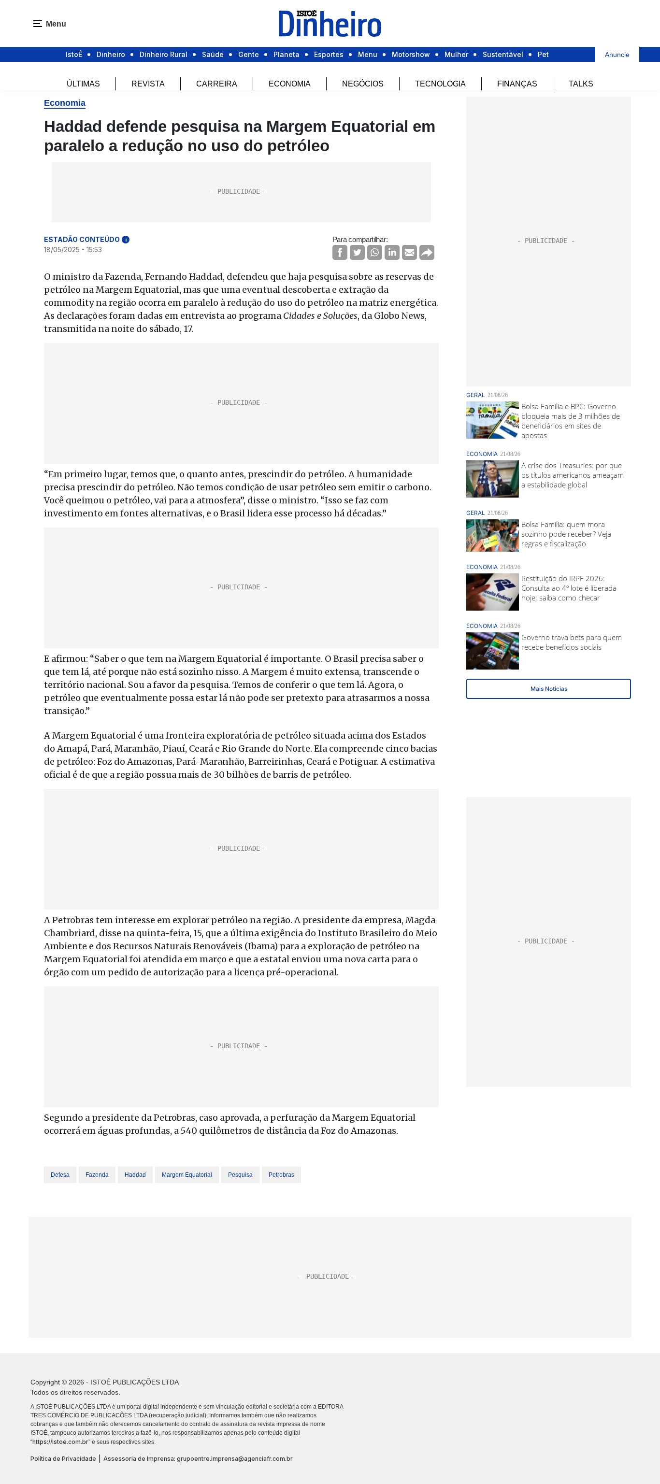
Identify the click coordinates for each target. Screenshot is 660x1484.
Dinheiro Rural (163, 54)
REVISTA (148, 84)
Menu (367, 54)
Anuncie (617, 54)
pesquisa (240, 1174)
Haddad (135, 1174)
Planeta (286, 54)
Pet (543, 54)
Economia (290, 84)
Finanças (517, 84)
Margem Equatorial (187, 1174)
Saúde (213, 54)
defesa (60, 1174)
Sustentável (503, 54)
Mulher (456, 54)
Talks (581, 84)
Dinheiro (111, 54)
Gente (248, 54)
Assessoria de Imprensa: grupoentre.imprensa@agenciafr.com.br (198, 1458)
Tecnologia (440, 84)
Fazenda (97, 1174)
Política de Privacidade (63, 1458)
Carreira (216, 84)
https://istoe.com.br (60, 1441)
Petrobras (281, 1174)
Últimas (83, 84)
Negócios (363, 84)
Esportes (329, 54)
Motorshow (411, 54)
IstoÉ (74, 54)
